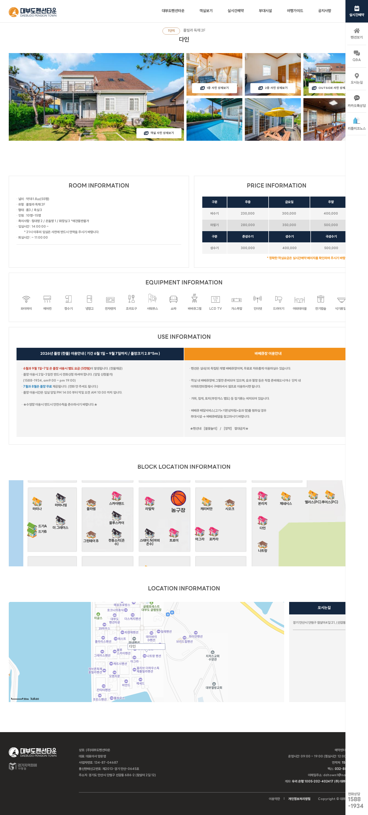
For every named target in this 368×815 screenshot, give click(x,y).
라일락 (149, 507)
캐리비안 (207, 507)
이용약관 (274, 799)
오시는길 (357, 83)
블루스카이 (116, 521)
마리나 (37, 507)
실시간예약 (356, 15)
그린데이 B (91, 539)
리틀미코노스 (357, 129)
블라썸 (91, 507)
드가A (42, 526)
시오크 (229, 507)
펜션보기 (357, 38)
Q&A (356, 60)
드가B (42, 532)
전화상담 (355, 800)
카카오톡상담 (357, 106)
